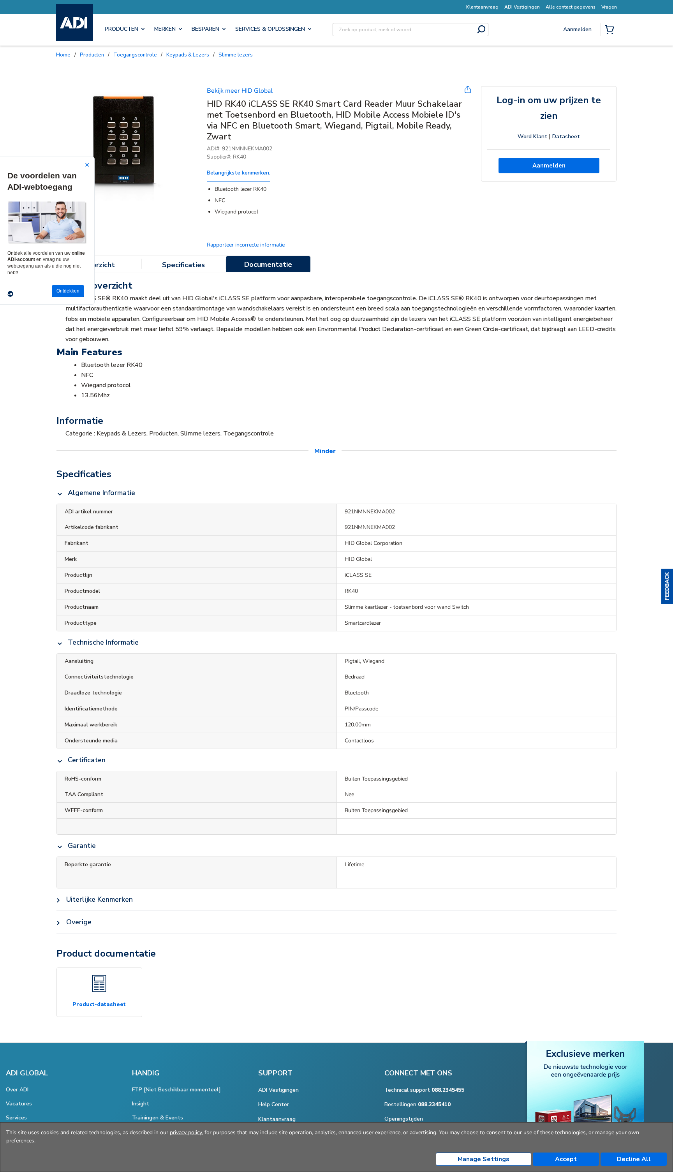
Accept (566, 1159)
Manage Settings (483, 1159)
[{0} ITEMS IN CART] (611, 30)
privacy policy (186, 1132)
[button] (667, 586)
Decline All (634, 1159)
